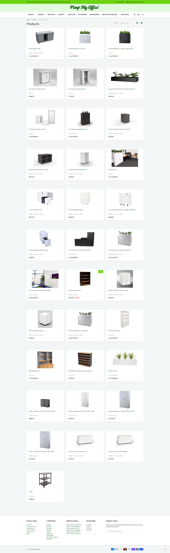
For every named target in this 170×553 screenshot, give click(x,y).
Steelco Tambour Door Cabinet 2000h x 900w (41, 451)
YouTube (88, 528)
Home (28, 19)
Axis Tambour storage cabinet (37, 89)
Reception (51, 14)
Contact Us (30, 532)
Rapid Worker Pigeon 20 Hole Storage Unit (80, 371)
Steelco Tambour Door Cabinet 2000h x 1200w (121, 411)
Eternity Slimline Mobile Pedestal (78, 169)
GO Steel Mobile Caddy (35, 210)
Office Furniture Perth (72, 528)
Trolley (31, 491)
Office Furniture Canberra (73, 533)
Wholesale (125, 14)
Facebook (89, 524)
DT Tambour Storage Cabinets (37, 129)
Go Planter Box (112, 169)
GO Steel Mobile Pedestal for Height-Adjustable (121, 210)
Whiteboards (94, 14)
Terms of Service (31, 530)
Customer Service (31, 526)
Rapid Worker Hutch (34, 371)
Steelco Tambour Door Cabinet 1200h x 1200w (82, 411)
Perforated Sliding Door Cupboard (78, 330)
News (28, 533)
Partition (71, 14)
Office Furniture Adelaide (73, 530)
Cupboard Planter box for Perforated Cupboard (121, 89)
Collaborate (82, 14)
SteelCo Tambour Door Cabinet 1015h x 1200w (42, 411)
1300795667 (120, 2)
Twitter (88, 526)
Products (34, 19)
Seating (31, 14)
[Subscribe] (141, 531)
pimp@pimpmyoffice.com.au (135, 2)
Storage (61, 14)
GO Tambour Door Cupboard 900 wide (39, 290)
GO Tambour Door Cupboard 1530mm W (119, 250)
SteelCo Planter (112, 371)
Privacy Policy (30, 528)
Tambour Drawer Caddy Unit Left (78, 451)
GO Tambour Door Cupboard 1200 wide (80, 250)
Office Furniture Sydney (73, 532)
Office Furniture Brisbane (73, 526)
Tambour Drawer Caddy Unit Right (117, 451)
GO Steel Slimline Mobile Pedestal (38, 250)
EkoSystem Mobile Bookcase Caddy (38, 169)
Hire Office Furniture (109, 14)
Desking (41, 14)
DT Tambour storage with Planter (78, 129)
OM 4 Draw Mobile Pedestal (36, 330)
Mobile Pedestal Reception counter (118, 290)
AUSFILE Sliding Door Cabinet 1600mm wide (120, 48)
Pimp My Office (35, 549)
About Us (29, 524)
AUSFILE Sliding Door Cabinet (77, 48)
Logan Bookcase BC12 (75, 290)
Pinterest (89, 530)
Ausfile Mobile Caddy (34, 48)
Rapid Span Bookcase (114, 330)
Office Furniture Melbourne (74, 524)
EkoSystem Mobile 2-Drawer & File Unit (119, 129)
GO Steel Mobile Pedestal (76, 210)
